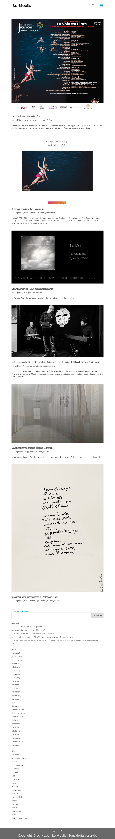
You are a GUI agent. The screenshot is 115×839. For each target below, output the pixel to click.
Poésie (49, 120)
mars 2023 (16, 692)
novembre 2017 (18, 741)
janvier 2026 (17, 656)
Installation (16, 790)
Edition (40, 366)
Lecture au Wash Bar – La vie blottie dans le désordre (32, 288)
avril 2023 (15, 688)
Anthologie (34, 120)
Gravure (15, 786)
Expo (14, 783)
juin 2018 (15, 734)
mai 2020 (15, 720)
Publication (50, 212)
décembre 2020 (18, 713)
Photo (14, 800)
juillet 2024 (16, 667)
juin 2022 (15, 699)
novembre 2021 (18, 709)
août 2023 (16, 677)
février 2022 (16, 706)
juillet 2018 (16, 731)
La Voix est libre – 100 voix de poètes (26, 116)
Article (14, 761)
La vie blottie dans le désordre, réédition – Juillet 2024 (32, 447)
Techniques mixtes (19, 818)
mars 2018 (16, 738)
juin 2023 (15, 681)
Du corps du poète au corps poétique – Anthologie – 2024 (35, 596)
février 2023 (16, 695)
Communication (18, 765)
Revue (14, 814)
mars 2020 (16, 723)
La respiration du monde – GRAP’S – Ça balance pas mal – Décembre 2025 (42, 637)
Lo (16, 120)
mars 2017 (16, 745)
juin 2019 (15, 727)
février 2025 (16, 663)
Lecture (43, 120)
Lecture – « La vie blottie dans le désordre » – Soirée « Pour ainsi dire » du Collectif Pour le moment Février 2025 (55, 362)
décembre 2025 (18, 660)
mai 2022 (15, 702)
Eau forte (15, 768)
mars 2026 (16, 653)
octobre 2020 (17, 716)
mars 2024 (16, 674)
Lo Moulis (59, 835)
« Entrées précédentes (21, 611)
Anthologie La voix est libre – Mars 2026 (27, 209)
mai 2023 (15, 684)
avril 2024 (16, 670)
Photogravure (17, 804)
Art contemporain (19, 758)
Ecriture (33, 366)
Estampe (15, 779)
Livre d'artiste (17, 797)
